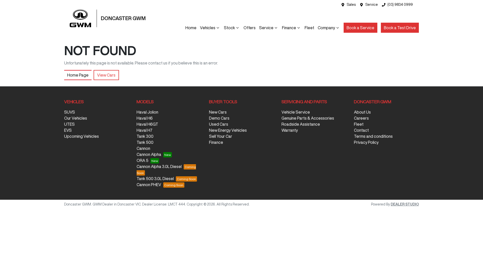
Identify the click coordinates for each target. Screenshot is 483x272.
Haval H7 (144, 130)
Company (326, 28)
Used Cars (218, 124)
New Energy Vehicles (228, 130)
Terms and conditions (373, 136)
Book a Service (360, 28)
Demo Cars (219, 118)
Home (190, 28)
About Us (362, 112)
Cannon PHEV (149, 185)
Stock (229, 28)
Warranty (289, 130)
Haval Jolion (147, 112)
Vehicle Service (295, 112)
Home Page (78, 75)
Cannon (143, 148)
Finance (289, 28)
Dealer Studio (405, 204)
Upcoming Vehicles (81, 136)
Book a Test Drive (400, 28)
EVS (68, 130)
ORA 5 (142, 160)
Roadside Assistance (300, 124)
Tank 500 (145, 142)
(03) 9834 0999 (400, 4)
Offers (250, 28)
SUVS (69, 112)
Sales (351, 4)
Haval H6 (145, 118)
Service (371, 4)
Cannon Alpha (149, 154)
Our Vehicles (75, 118)
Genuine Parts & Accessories (307, 118)
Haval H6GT (147, 124)
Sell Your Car (220, 136)
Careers (361, 118)
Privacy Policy (366, 142)
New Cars (218, 112)
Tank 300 (145, 136)
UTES (69, 124)
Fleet (309, 28)
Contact (361, 130)
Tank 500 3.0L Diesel (155, 179)
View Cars (106, 75)
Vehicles (207, 28)
